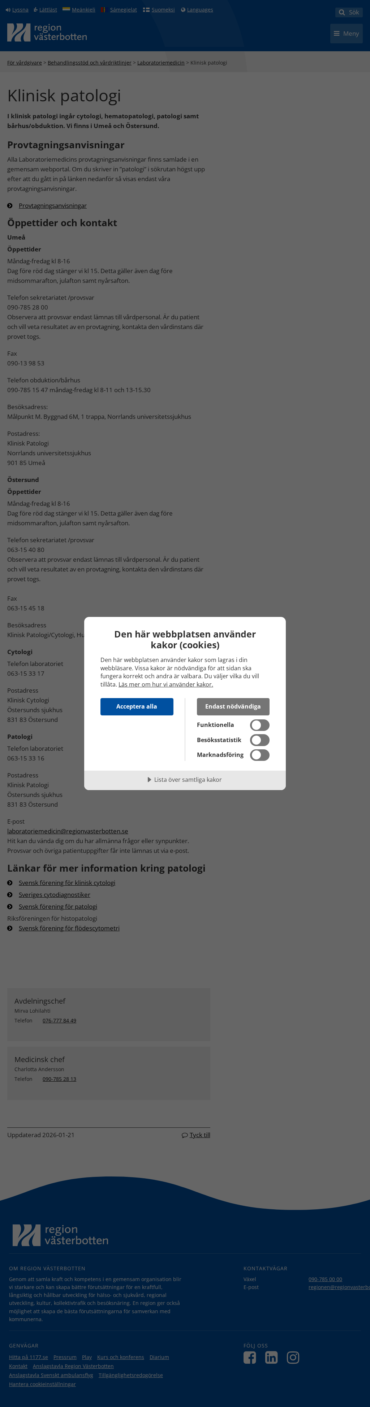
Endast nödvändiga (233, 706)
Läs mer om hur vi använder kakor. (166, 684)
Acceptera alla (136, 706)
